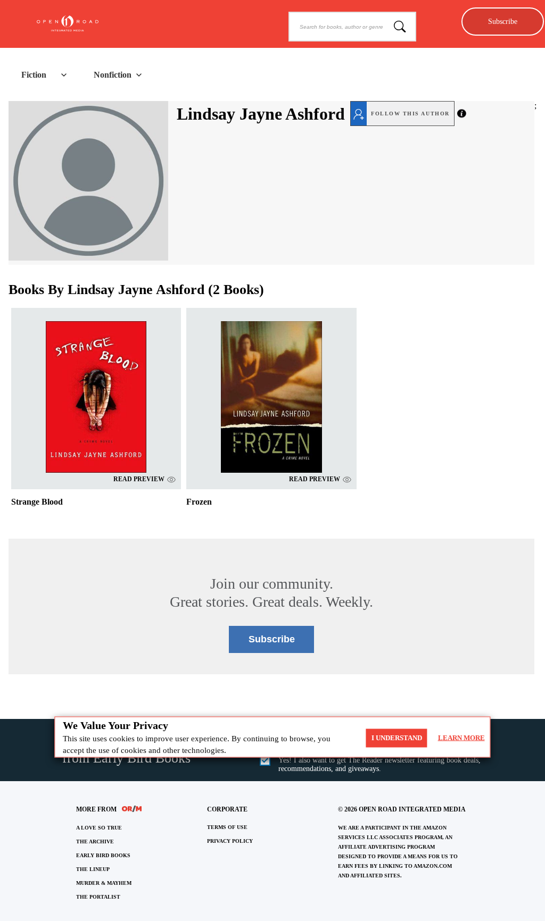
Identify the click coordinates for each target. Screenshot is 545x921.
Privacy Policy (230, 841)
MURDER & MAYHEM (103, 883)
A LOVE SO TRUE (99, 828)
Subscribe (502, 21)
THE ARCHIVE (95, 841)
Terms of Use (227, 827)
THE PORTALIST (98, 897)
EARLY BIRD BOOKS (103, 855)
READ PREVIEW (138, 479)
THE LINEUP (93, 869)
